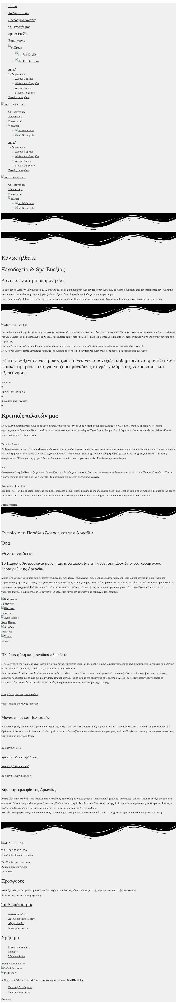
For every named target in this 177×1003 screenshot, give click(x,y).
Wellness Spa (15, 116)
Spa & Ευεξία (17, 34)
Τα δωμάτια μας (19, 13)
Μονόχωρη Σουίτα (25, 92)
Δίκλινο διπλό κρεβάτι (27, 83)
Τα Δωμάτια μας (16, 74)
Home (12, 6)
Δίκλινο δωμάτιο (24, 78)
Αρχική (12, 69)
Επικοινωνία (16, 40)
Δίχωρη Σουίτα (23, 88)
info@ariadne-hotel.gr (21, 855)
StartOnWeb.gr (76, 980)
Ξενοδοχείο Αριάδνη (22, 20)
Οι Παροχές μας (19, 27)
